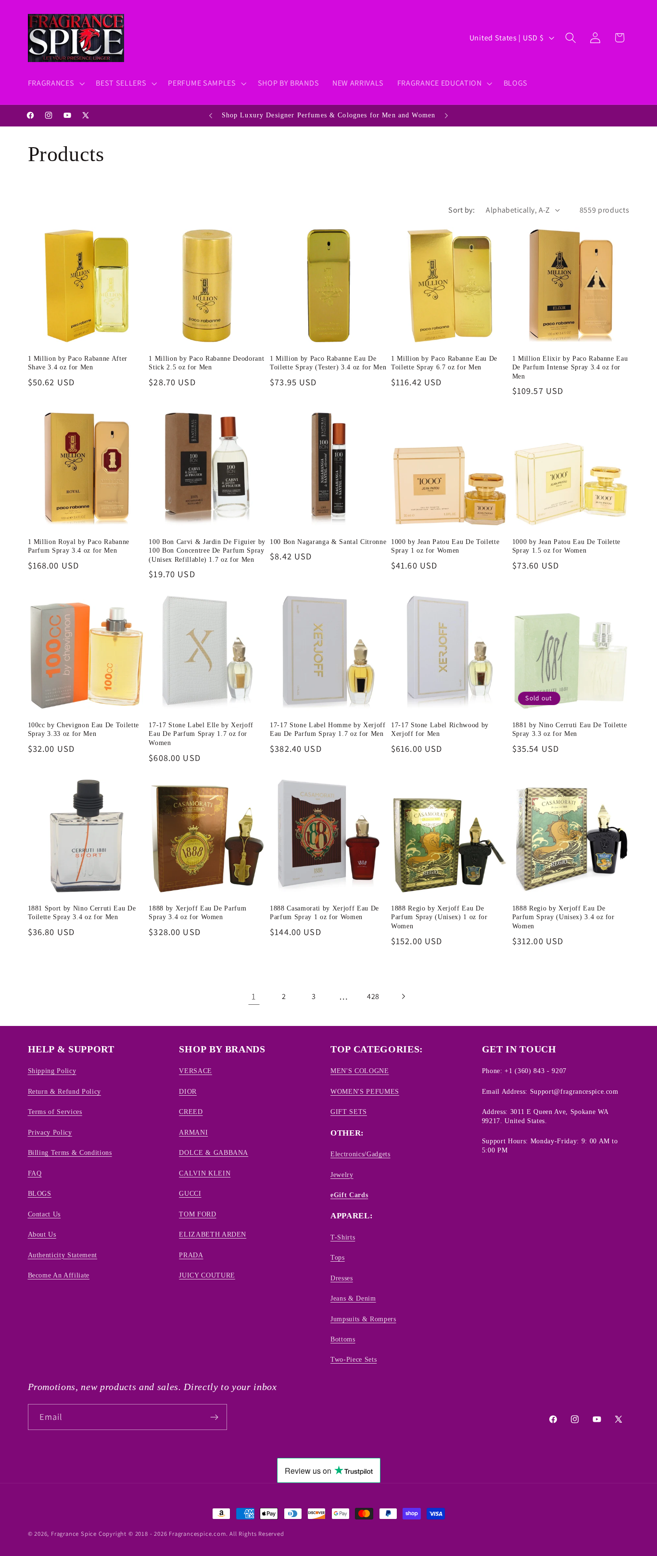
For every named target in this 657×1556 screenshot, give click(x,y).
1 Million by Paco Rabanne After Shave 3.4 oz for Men (77, 362)
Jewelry (342, 1174)
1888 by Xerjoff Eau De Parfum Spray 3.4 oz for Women (197, 912)
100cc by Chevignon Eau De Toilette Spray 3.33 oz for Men (83, 729)
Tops (337, 1257)
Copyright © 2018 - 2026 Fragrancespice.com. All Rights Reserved (191, 1534)
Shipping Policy (52, 1071)
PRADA (191, 1255)
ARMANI (193, 1132)
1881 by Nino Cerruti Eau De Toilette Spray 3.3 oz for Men (569, 729)
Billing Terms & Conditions (70, 1152)
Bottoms (342, 1339)
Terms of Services (55, 1111)
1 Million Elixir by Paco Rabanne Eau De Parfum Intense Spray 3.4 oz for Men (570, 367)
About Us (42, 1234)
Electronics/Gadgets (360, 1154)
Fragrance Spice (74, 1534)
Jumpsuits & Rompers (363, 1319)
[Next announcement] (446, 115)
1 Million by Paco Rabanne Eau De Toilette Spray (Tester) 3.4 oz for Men (328, 362)
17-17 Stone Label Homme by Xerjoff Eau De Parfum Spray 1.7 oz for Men (327, 729)
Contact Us (44, 1214)
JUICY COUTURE (207, 1275)
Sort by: (461, 210)
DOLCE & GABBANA (213, 1152)
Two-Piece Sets (353, 1360)
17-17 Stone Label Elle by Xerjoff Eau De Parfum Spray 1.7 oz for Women (201, 733)
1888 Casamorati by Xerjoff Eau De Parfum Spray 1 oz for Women (324, 912)
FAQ (35, 1173)
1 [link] (254, 996)
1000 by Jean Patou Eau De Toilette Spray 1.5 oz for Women (566, 546)
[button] (55, 83)
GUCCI (190, 1193)
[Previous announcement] (210, 115)
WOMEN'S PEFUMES (364, 1091)
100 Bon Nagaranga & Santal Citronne (328, 541)
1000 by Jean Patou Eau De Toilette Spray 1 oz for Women (445, 546)
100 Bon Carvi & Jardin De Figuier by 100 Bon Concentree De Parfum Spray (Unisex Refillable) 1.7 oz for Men (207, 550)
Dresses (341, 1278)
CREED (190, 1111)
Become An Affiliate (59, 1275)
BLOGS (39, 1193)
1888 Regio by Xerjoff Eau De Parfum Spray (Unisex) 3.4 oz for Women (563, 917)
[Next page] (403, 996)
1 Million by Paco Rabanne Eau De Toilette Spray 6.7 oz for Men (444, 362)
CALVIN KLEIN (204, 1173)
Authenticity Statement (63, 1255)
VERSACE (195, 1071)
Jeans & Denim (353, 1298)
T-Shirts (342, 1237)
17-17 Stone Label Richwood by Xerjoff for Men (440, 729)
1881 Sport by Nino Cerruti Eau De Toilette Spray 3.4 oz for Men (82, 912)
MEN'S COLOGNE (359, 1071)
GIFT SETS (348, 1111)
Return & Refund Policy (64, 1091)
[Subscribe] (214, 1417)
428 (373, 996)
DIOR (188, 1091)
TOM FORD (197, 1214)
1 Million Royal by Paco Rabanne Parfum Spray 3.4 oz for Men (78, 546)
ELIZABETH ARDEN (212, 1234)
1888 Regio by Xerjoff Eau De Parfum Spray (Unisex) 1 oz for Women (439, 917)
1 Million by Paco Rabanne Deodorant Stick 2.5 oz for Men (206, 362)
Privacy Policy (50, 1132)
